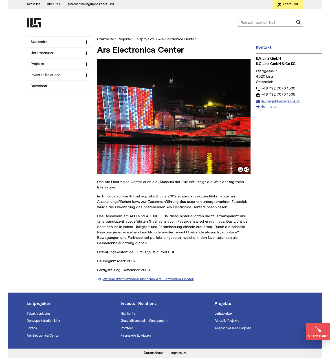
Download (39, 86)
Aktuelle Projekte (227, 320)
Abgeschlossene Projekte (233, 328)
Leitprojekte (223, 313)
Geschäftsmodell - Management (144, 320)
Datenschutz (153, 353)
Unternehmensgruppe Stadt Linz (90, 4)
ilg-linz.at (269, 106)
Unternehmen (42, 53)
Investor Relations (45, 75)
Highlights (128, 313)
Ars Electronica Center (43, 335)
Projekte (37, 64)
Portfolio (127, 328)
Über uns (53, 4)
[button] (240, 169)
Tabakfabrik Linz (39, 313)
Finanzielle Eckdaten (136, 335)
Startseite (39, 42)
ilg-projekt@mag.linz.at (280, 101)
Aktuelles (33, 4)
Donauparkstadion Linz (43, 320)
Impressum (178, 353)
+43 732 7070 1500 (278, 88)
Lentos (32, 328)
